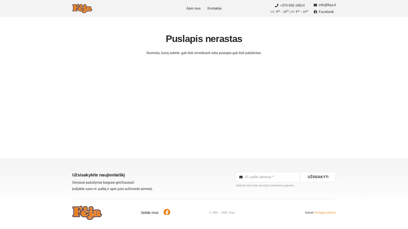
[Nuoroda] (82, 8)
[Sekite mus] (165, 213)
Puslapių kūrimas (325, 212)
